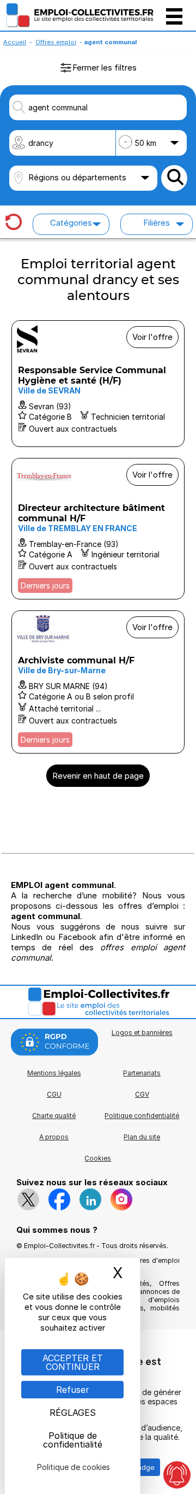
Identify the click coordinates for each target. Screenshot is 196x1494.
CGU (54, 1094)
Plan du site (142, 1137)
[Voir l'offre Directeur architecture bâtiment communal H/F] (98, 528)
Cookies (97, 1158)
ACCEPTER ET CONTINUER (72, 1362)
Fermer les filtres (104, 67)
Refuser (72, 1389)
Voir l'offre (152, 337)
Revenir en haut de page (98, 775)
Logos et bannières (142, 1032)
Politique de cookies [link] (73, 1467)
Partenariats (142, 1073)
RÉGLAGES (73, 1412)
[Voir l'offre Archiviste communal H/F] (98, 682)
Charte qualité (54, 1115)
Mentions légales (54, 1073)
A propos (54, 1137)
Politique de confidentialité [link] (72, 1440)
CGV (142, 1094)
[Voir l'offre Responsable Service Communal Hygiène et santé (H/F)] (98, 383)
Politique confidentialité (142, 1115)
